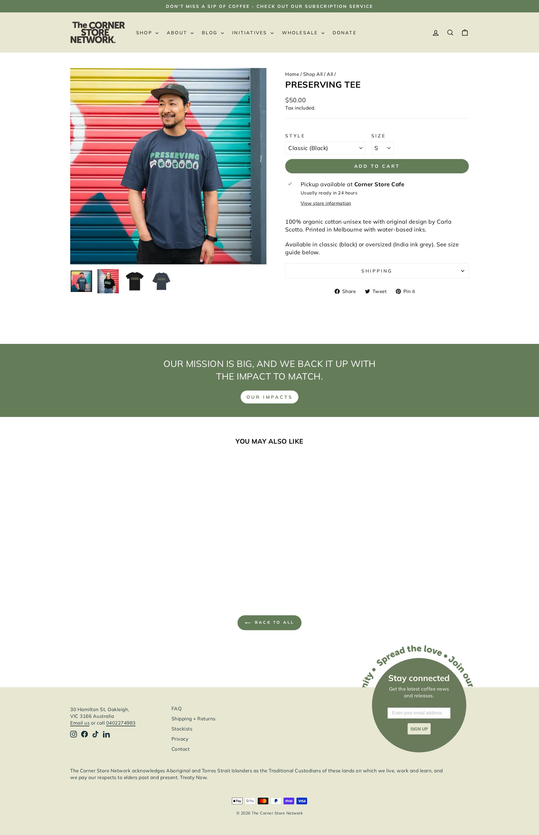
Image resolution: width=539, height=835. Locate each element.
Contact (181, 749)
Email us (80, 723)
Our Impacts (269, 397)
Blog (211, 32)
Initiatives (250, 32)
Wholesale (301, 32)
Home (292, 74)
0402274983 (121, 723)
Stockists (182, 729)
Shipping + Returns (194, 718)
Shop (145, 32)
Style (295, 136)
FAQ (177, 708)
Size (378, 136)
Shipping (377, 271)
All (330, 74)
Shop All (313, 74)
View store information (326, 203)
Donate (345, 32)
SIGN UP (419, 729)
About (178, 32)
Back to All (273, 622)
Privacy (180, 739)
